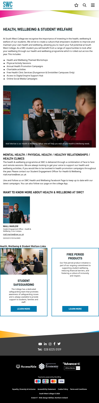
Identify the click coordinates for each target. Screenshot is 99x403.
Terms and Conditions (78, 389)
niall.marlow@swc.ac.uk (13, 234)
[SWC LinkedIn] (45, 343)
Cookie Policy (63, 389)
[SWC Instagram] (50, 343)
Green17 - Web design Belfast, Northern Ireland (49, 398)
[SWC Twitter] (59, 343)
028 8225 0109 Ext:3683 (11, 238)
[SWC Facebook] (54, 343)
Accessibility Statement (47, 389)
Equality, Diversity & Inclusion (24, 389)
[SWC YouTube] (40, 343)
